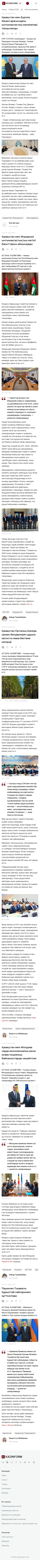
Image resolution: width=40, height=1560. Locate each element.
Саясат (5, 1480)
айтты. (30, 604)
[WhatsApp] (7, 33)
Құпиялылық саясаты (10, 1510)
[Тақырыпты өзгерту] (29, 3)
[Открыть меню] (36, 3)
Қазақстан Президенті (13, 218)
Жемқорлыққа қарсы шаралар (14, 1519)
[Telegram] (11, 33)
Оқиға (4, 1475)
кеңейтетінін (7, 1261)
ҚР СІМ (6, 612)
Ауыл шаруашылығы (25, 1029)
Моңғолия (7, 1029)
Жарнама (5, 1545)
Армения (7, 1433)
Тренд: (4, 9)
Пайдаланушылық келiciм (12, 1506)
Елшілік (18, 1270)
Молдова (7, 1270)
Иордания (17, 612)
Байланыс (5, 1541)
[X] (20, 33)
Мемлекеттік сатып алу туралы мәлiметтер (19, 1523)
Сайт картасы (7, 1537)
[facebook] (16, 1462)
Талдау (4, 1484)
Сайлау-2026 (14, 9)
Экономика (6, 1488)
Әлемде (5, 1493)
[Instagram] (3, 33)
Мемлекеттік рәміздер (11, 1515)
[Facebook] (16, 33)
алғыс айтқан (8, 1425)
